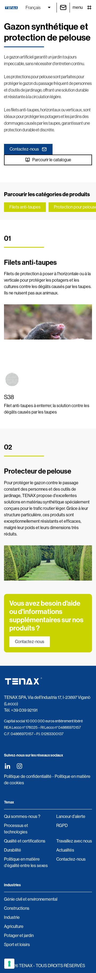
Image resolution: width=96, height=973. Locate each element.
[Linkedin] (7, 766)
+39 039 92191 (24, 710)
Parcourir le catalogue (51, 159)
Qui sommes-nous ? (22, 816)
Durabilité (12, 850)
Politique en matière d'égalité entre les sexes (26, 862)
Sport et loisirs (17, 944)
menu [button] (78, 7)
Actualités (65, 850)
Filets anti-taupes (25, 207)
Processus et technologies (16, 828)
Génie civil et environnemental (30, 899)
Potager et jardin (19, 935)
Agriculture (13, 926)
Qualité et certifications (24, 841)
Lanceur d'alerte (70, 816)
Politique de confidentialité (27, 776)
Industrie (12, 917)
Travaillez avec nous (74, 841)
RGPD (62, 825)
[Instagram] (19, 766)
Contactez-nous (24, 149)
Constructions (16, 908)
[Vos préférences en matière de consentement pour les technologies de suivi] (9, 964)
